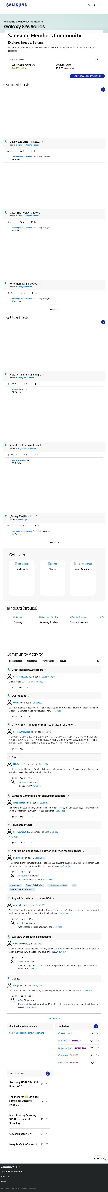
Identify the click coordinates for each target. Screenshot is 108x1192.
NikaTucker (18, 764)
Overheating (19, 695)
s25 (74, 885)
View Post (38, 682)
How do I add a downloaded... (26, 445)
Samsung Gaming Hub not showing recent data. (39, 795)
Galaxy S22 (37, 703)
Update (16, 978)
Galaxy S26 (43, 764)
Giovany (17, 943)
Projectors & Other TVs (27, 449)
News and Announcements (28, 145)
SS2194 (16, 858)
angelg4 (17, 905)
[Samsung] (16, 5)
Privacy (5, 1177)
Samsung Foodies (48, 622)
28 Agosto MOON (22, 824)
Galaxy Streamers (25, 287)
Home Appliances (83, 569)
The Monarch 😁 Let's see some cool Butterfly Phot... (24, 1100)
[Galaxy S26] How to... (22, 516)
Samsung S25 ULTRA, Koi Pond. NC (23, 1084)
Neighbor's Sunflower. (22, 1144)
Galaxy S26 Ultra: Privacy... (25, 141)
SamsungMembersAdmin (22, 157)
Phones (52, 569)
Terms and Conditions (12, 1172)
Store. (15, 757)
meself (20, 923)
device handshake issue (57, 885)
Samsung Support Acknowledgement (26, 1033)
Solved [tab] (63, 661)
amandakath (19, 803)
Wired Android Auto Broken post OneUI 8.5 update (22, 889)
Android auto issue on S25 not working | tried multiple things (46, 850)
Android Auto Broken (34, 885)
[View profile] (9, 677)
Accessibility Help (10, 1167)
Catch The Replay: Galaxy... (25, 212)
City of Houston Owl (21, 1133)
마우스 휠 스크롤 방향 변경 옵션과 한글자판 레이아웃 (42, 724)
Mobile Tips (22, 519)
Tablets (48, 732)
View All (52, 309)
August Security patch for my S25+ (31, 898)
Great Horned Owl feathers (27, 669)
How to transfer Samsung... (25, 374)
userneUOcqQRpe (21, 732)
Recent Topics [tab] (15, 661)
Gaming (18, 622)
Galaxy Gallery (48, 677)
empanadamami (18, 460)
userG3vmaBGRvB (21, 832)
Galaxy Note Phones (26, 378)
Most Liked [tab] (32, 661)
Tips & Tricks (21, 569)
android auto (15, 885)
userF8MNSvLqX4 (21, 677)
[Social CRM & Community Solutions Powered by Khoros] (100, 1158)
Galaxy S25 (45, 803)
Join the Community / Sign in (87, 76)
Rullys (16, 985)
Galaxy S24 (38, 943)
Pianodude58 (23, 876)
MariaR (15, 389)
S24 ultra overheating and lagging (31, 936)
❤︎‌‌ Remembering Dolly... (24, 283)
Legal (4, 1181)
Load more (53, 1018)
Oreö (15, 703)
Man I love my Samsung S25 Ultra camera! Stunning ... (22, 1119)
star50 (20, 961)
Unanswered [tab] (48, 661)
